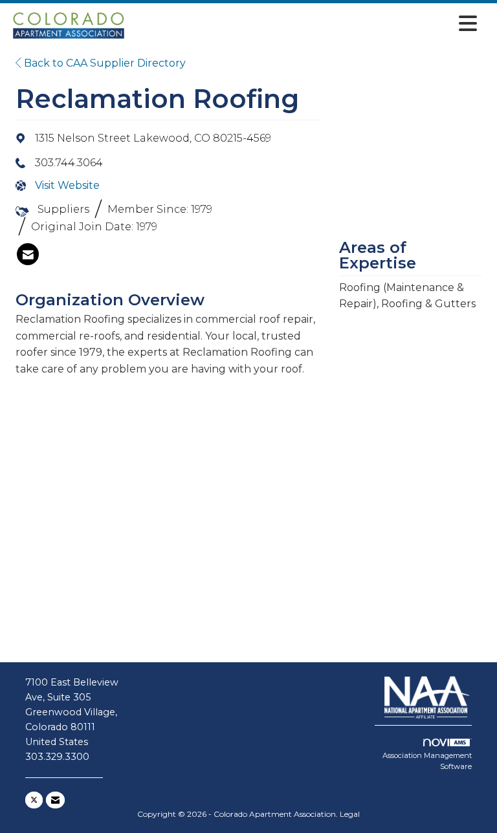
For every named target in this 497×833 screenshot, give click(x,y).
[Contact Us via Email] (55, 800)
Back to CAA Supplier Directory (103, 63)
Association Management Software (427, 761)
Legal (350, 814)
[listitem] (28, 254)
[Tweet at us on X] (34, 800)
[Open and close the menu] (306, 23)
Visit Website (67, 185)
